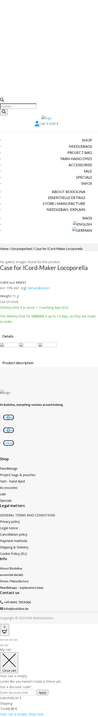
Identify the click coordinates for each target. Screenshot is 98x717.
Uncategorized (21, 249)
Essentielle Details (66, 197)
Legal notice (9, 528)
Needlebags (80, 146)
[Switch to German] (82, 230)
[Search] (4, 112)
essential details (11, 575)
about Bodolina (68, 191)
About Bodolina (11, 568)
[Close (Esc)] (15, 640)
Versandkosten (39, 288)
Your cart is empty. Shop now (21, 714)
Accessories (9, 487)
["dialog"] (49, 682)
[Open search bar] (2, 100)
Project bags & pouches (18, 475)
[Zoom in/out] (2, 640)
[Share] (11, 640)
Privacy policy (10, 521)
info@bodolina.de (16, 609)
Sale (88, 171)
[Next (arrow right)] (6, 645)
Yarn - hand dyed (12, 481)
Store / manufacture (64, 203)
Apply (42, 692)
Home (4, 249)
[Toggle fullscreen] (6, 640)
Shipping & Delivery (14, 547)
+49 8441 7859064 (17, 602)
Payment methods (13, 541)
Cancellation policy (13, 534)
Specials (84, 177)
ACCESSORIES (80, 165)
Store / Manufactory (14, 581)
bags (87, 218)
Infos (86, 183)
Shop (87, 140)
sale (3, 494)
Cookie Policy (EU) (13, 553)
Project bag (79, 152)
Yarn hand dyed (76, 158)
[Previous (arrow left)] (2, 645)
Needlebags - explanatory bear (22, 587)
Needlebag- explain (66, 209)
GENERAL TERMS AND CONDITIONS (27, 515)
